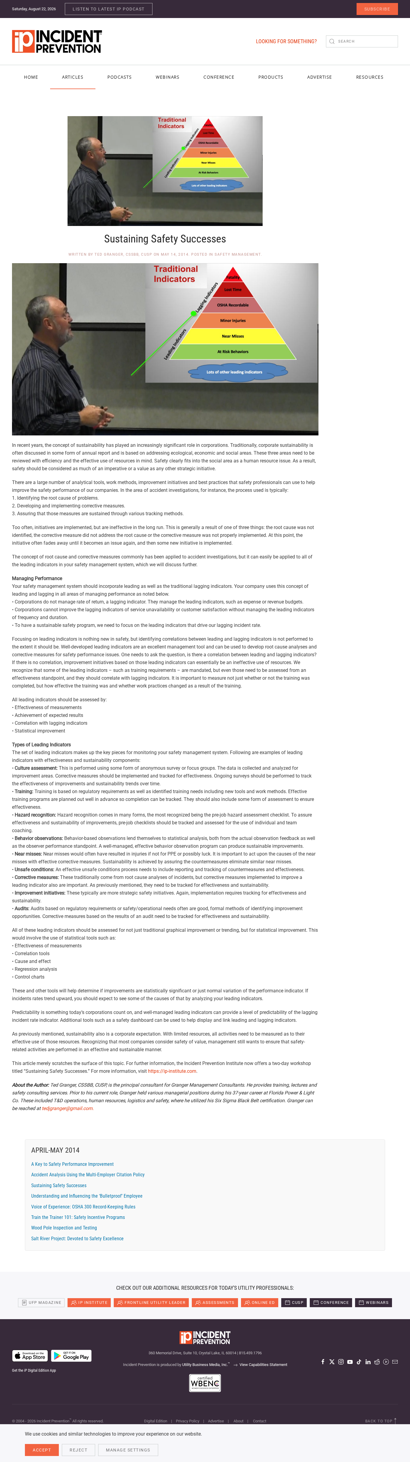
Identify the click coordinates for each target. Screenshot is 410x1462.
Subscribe (377, 9)
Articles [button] (72, 77)
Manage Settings (128, 1450)
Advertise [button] (319, 77)
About (238, 1421)
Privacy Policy (187, 1421)
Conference (335, 1302)
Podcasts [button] (119, 77)
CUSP (297, 1302)
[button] (395, 1421)
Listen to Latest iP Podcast (109, 9)
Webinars (167, 77)
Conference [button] (218, 77)
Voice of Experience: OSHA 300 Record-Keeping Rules (83, 1207)
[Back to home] (57, 41)
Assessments (219, 1302)
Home (31, 77)
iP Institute (92, 1302)
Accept (42, 1450)
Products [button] (270, 77)
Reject (78, 1450)
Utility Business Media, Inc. (206, 1364)
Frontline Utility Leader (155, 1302)
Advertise (216, 1421)
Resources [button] (370, 77)
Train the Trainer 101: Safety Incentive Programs (78, 1217)
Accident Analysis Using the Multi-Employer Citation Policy (88, 1175)
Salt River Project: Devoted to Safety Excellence (77, 1238)
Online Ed (263, 1302)
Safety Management (238, 254)
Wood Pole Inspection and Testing (64, 1228)
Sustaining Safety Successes (58, 1185)
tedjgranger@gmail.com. (68, 1108)
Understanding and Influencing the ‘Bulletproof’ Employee (87, 1196)
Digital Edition (155, 1421)
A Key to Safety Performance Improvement (72, 1164)
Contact (259, 1421)
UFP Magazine (45, 1302)
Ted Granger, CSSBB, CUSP (123, 254)
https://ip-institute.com (172, 1071)
